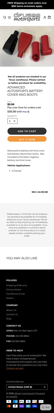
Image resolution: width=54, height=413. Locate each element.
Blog (8, 318)
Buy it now (27, 139)
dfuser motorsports (25, 393)
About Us (11, 310)
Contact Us (12, 314)
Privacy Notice (13, 289)
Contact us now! (14, 368)
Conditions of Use (15, 294)
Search (10, 298)
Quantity (12, 116)
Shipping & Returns (16, 285)
